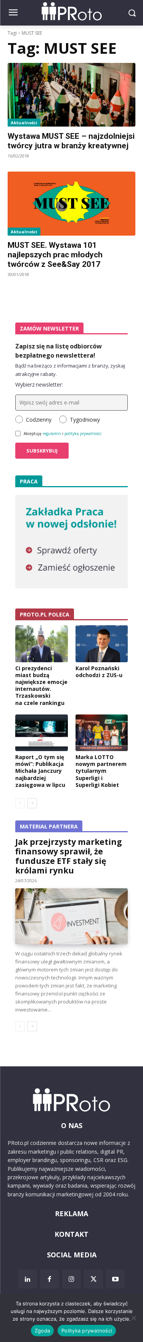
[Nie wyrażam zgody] (133, 1318)
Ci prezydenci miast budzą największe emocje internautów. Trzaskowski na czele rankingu (41, 685)
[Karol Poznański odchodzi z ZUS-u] (102, 643)
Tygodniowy (85, 419)
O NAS (71, 1125)
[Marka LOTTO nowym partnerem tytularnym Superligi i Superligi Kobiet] (102, 732)
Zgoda (42, 1331)
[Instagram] (72, 1279)
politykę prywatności (82, 433)
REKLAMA (71, 1213)
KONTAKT (71, 1234)
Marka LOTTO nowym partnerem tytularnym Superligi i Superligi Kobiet (101, 770)
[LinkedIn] (28, 1279)
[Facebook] (49, 1279)
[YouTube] (115, 1279)
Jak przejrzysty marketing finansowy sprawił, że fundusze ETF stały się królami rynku (68, 856)
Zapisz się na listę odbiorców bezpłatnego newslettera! (58, 351)
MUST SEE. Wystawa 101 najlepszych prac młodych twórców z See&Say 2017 (55, 255)
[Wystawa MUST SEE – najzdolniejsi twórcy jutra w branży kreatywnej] (71, 95)
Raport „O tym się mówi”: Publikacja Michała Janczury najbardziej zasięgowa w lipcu (40, 770)
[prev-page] (20, 803)
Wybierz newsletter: (39, 384)
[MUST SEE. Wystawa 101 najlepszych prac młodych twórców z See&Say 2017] (71, 204)
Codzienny (38, 419)
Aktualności (24, 122)
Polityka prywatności (86, 1331)
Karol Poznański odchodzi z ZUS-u (99, 672)
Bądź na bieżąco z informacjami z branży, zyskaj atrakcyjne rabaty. (70, 369)
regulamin (52, 433)
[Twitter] (93, 1279)
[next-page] (32, 803)
